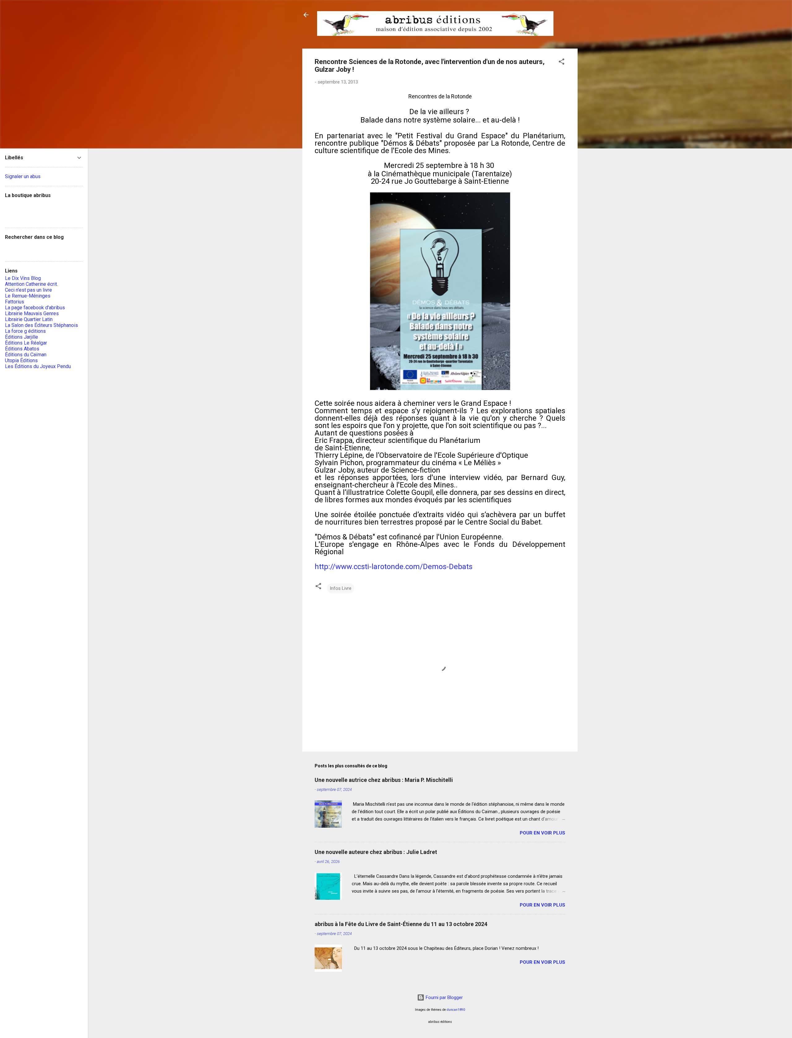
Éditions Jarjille (21, 337)
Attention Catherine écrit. (31, 284)
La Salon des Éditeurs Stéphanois (41, 325)
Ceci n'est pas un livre (28, 290)
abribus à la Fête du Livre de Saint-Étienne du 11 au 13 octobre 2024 (401, 924)
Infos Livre (340, 588)
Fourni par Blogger (443, 997)
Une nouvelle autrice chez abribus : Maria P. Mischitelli (384, 780)
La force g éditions (25, 331)
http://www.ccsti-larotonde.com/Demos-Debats (393, 566)
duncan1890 (456, 1010)
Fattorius (14, 302)
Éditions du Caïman (25, 355)
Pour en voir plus (542, 833)
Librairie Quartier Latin (29, 319)
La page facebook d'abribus (35, 308)
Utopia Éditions (21, 360)
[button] (561, 62)
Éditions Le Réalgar (26, 343)
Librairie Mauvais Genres (32, 313)
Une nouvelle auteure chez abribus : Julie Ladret (376, 852)
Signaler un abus (23, 176)
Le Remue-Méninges (27, 296)
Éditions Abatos (22, 349)
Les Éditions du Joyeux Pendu (38, 366)
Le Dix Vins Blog (23, 278)
